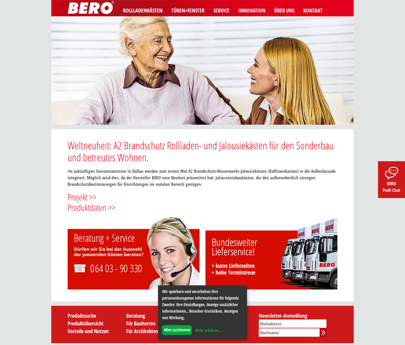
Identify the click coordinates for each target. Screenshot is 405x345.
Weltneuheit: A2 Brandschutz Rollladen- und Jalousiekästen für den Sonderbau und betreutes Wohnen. (201, 151)
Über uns (284, 10)
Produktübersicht (85, 323)
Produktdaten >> (91, 207)
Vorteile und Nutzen (88, 331)
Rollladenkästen (142, 10)
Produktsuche (82, 315)
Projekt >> (82, 197)
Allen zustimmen (177, 330)
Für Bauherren (140, 323)
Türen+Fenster (188, 10)
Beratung (135, 315)
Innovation (251, 10)
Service (221, 10)
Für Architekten (142, 331)
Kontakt (313, 10)
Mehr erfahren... (208, 330)
